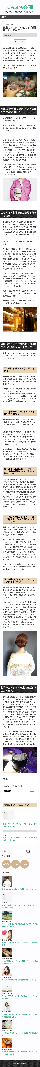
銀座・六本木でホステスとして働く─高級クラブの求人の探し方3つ (19, 906)
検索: (4, 851)
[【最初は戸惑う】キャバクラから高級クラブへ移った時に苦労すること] (20, 1006)
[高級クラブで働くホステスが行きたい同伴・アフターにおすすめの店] (20, 1043)
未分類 (5, 779)
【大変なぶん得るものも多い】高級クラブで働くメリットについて (20, 1034)
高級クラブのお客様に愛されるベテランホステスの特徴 (20, 944)
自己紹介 (6, 864)
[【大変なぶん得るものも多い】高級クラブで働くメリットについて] (20, 1024)
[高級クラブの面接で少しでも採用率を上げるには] (20, 971)
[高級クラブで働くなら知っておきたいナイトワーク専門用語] (20, 987)
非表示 (22, 41)
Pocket (32, 791)
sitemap (24, 864)
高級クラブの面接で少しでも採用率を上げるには (19, 980)
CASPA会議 (20, 7)
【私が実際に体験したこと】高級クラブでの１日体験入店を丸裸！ (20, 962)
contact (15, 864)
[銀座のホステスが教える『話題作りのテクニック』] (20, 881)
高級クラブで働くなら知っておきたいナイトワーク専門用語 (20, 997)
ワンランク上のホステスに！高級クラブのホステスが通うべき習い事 (20, 925)
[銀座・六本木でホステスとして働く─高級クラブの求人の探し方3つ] (8, 811)
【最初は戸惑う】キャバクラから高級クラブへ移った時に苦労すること (20, 1016)
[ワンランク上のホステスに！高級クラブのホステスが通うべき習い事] (20, 915)
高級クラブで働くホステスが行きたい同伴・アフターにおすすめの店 (20, 1053)
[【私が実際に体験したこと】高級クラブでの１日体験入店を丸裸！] (20, 952)
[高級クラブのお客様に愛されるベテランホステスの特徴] (20, 934)
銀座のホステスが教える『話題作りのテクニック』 (20, 889)
